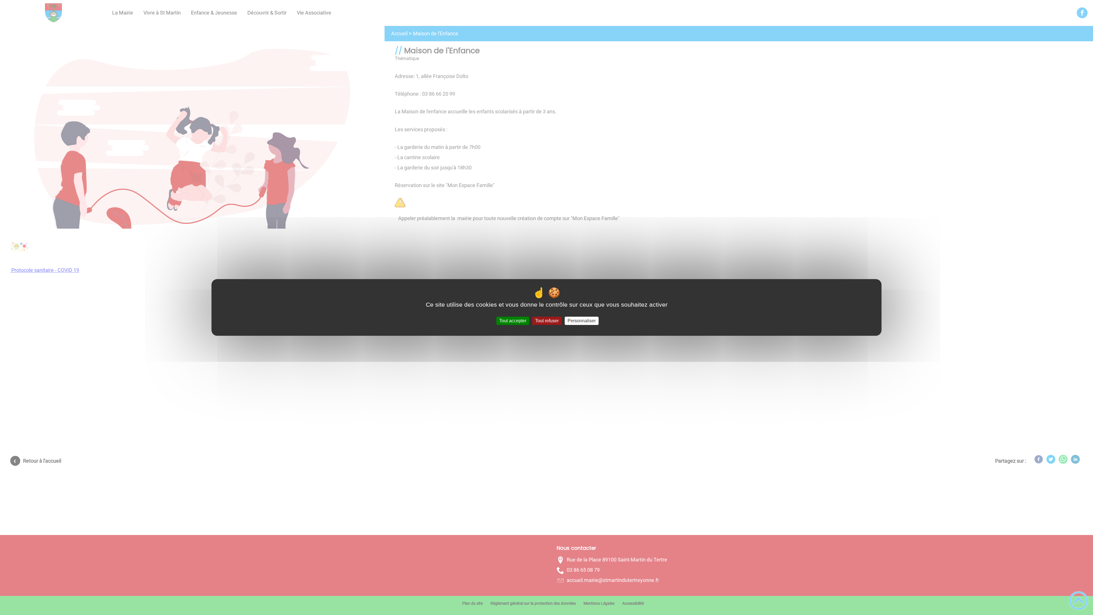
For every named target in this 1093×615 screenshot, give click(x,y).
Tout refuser (547, 320)
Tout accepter (512, 320)
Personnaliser (582, 320)
